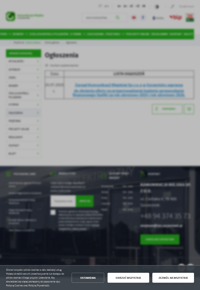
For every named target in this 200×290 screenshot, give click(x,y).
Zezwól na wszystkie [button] (173, 278)
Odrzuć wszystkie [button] (128, 278)
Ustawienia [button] (88, 278)
